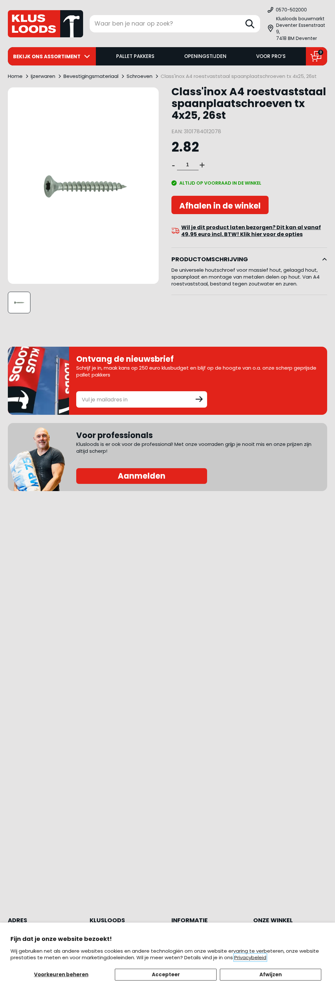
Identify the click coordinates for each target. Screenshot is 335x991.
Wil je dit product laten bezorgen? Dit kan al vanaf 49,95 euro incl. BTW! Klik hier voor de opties (251, 231)
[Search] (250, 24)
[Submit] (199, 399)
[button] (297, 28)
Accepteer (166, 974)
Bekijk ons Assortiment (46, 56)
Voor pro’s (271, 56)
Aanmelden (142, 475)
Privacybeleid (250, 957)
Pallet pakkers (135, 56)
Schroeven (139, 76)
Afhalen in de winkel (220, 205)
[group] (19, 302)
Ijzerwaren (43, 76)
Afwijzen (270, 974)
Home (15, 76)
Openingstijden (205, 56)
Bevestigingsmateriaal (90, 76)
